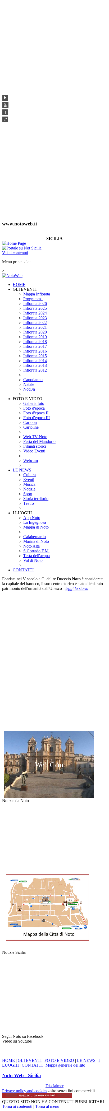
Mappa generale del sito (65, 1065)
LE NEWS (86, 1060)
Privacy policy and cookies (24, 1091)
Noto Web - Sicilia (21, 1075)
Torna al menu (47, 1106)
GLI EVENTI (30, 1060)
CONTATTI (32, 1065)
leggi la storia (76, 588)
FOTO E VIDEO (59, 1060)
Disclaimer (54, 1086)
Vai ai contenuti (15, 253)
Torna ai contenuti (17, 1106)
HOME (8, 1060)
